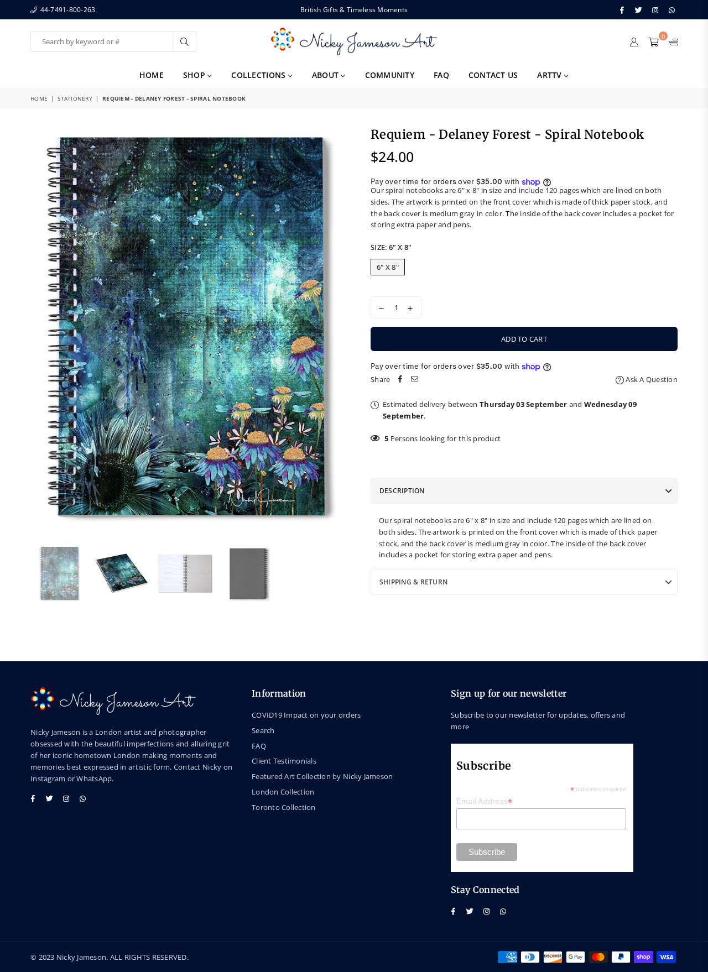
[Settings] (671, 41)
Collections (259, 75)
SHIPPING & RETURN (413, 582)
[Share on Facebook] (400, 379)
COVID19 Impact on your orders (306, 715)
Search (263, 730)
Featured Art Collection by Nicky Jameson (322, 776)
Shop (195, 75)
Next (336, 329)
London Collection (283, 792)
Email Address (484, 801)
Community (389, 75)
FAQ (441, 75)
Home (151, 75)
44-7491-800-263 (66, 9)
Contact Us (493, 75)
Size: (391, 247)
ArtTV (550, 75)
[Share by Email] (414, 379)
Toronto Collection (284, 807)
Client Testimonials (284, 761)
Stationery (75, 98)
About (326, 75)
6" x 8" (388, 267)
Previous (40, 329)
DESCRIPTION (402, 490)
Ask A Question (651, 379)
